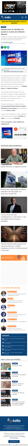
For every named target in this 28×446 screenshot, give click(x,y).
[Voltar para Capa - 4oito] (8, 17)
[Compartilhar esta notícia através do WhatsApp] (5, 47)
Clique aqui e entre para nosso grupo (13, 71)
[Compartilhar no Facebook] (2, 47)
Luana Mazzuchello (8, 42)
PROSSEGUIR (14, 441)
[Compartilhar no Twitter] (8, 47)
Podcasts (5, 335)
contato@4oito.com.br (19, 429)
